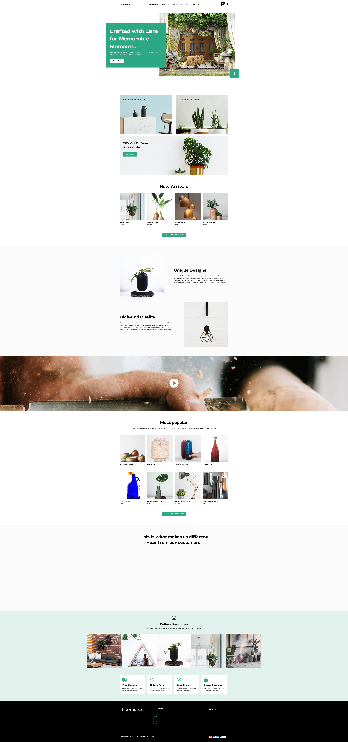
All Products (153, 4)
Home (155, 714)
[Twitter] (213, 709)
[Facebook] (210, 709)
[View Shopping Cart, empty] (223, 4)
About (188, 4)
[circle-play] (174, 383)
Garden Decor (178, 4)
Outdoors (156, 719)
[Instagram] (215, 709)
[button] (174, 235)
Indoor (155, 716)
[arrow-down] (234, 73)
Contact (196, 4)
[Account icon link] (227, 4)
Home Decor (165, 4)
